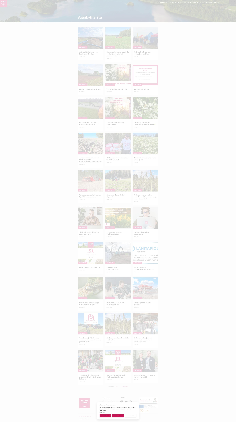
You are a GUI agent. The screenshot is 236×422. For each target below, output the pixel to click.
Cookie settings (131, 416)
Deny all (118, 416)
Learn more (102, 412)
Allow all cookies (106, 416)
